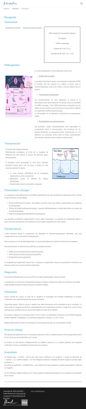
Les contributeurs (38, 391)
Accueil (6, 8)
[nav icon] (81, 3)
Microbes (15, 8)
